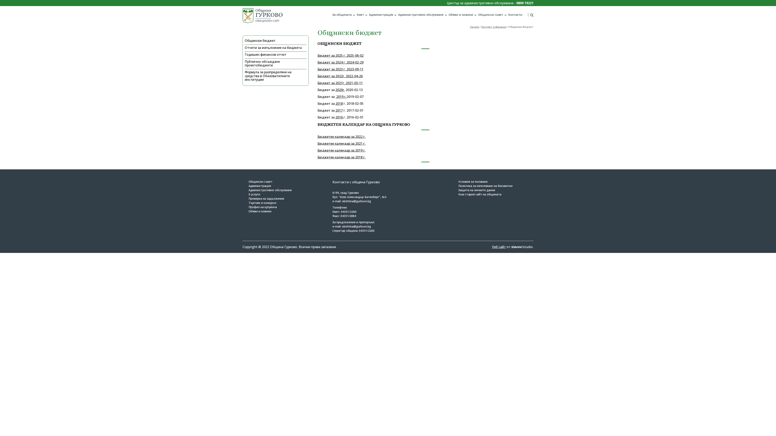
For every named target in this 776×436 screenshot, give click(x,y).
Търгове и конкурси (262, 203)
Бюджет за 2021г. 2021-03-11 (340, 83)
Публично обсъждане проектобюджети (262, 63)
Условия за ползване (473, 181)
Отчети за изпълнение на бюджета (273, 47)
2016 (339, 117)
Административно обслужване (421, 15)
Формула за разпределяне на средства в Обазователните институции (268, 76)
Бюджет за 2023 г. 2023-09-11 (340, 69)
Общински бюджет (260, 40)
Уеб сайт (499, 247)
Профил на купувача (263, 207)
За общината (342, 15)
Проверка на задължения (266, 198)
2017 (339, 110)
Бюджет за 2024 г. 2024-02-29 (340, 62)
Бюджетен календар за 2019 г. (341, 150)
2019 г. (341, 96)
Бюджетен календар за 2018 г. (341, 157)
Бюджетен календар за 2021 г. (341, 143)
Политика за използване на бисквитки (485, 186)
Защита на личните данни (476, 190)
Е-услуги (254, 194)
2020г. (340, 90)
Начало (474, 27)
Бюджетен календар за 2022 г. (341, 136)
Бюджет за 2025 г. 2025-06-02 (340, 55)
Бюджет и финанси (494, 27)
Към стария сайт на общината (479, 194)
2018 (339, 103)
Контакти (515, 15)
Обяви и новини (461, 15)
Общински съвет (490, 15)
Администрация (381, 15)
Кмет (360, 15)
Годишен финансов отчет (265, 54)
